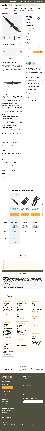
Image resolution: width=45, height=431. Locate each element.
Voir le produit (14, 214)
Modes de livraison (6, 406)
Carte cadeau (13, 1)
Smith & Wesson (29, 28)
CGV (12, 424)
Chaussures (7, 8)
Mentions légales (6, 424)
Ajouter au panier (38, 51)
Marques (34, 1)
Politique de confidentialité (39, 424)
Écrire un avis (22, 270)
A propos (25, 378)
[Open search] (3, 296)
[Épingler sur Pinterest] (35, 101)
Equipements (23, 8)
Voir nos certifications (7, 387)
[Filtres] (6, 296)
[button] (42, 5)
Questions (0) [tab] (33, 292)
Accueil (3, 13)
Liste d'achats (20, 1)
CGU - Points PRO (20, 424)
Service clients (5, 399)
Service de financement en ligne (8, 408)
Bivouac (38, 8)
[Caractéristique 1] (10, 58)
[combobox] (26, 5)
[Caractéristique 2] (11, 58)
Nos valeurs (25, 383)
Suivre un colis (5, 401)
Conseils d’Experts (27, 385)
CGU (15, 424)
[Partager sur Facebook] (33, 101)
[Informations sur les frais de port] (26, 36)
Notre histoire (26, 380)
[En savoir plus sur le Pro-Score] (30, 63)
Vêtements (15, 8)
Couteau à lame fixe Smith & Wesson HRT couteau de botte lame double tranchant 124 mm (12, 13)
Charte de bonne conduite (29, 424)
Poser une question (22, 273)
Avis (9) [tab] (12, 292)
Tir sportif (14, 10)
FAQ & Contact (40, 1)
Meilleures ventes (27, 1)
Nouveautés (22, 10)
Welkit (5, 422)
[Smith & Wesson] (39, 18)
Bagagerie (31, 8)
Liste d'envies (4, 397)
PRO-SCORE (4, 412)
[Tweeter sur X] (31, 101)
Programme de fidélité (6, 410)
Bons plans (30, 10)
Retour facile (4, 403)
